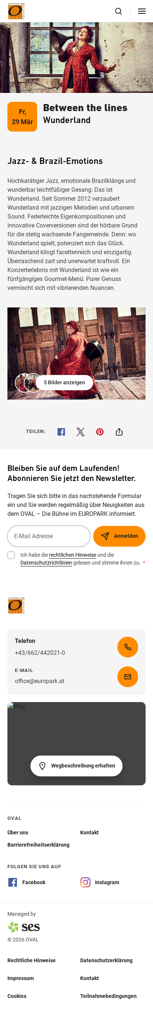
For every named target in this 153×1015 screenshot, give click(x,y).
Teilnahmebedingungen (108, 996)
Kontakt (89, 978)
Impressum (20, 978)
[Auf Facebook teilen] (61, 432)
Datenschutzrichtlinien (46, 563)
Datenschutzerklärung (106, 960)
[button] (55, 382)
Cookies (16, 996)
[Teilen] (119, 432)
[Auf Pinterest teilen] (100, 432)
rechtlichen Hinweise (72, 555)
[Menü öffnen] (141, 11)
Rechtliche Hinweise (31, 960)
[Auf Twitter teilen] (80, 432)
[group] (76, 353)
